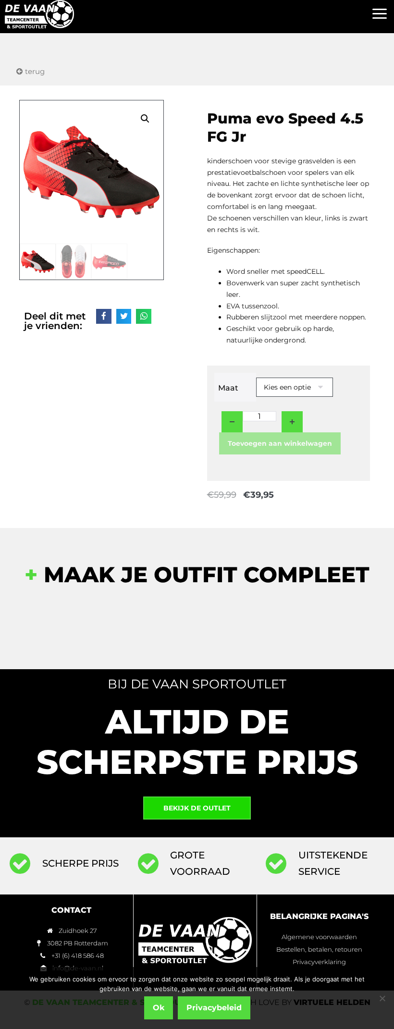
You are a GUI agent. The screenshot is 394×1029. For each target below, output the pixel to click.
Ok (158, 1007)
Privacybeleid (214, 1007)
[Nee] (382, 998)
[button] (379, 14)
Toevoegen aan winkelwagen (280, 443)
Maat (228, 387)
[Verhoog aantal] (292, 421)
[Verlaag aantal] (232, 421)
